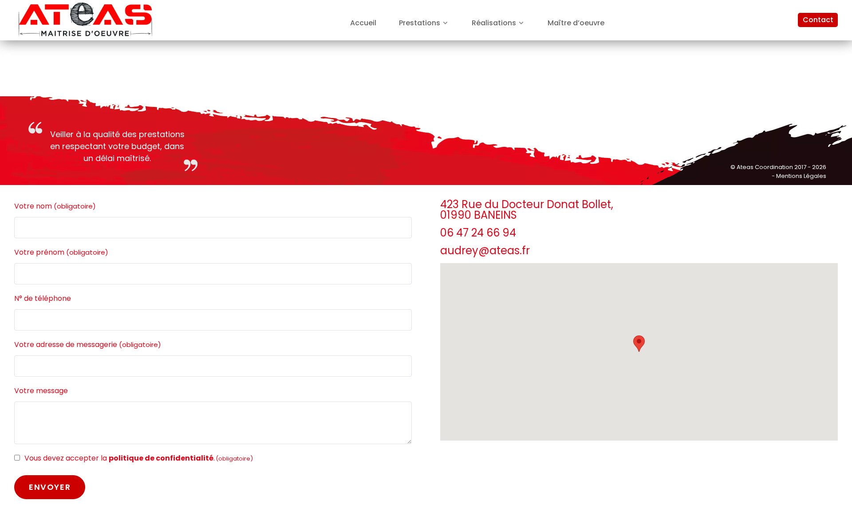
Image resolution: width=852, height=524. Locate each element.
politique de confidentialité (161, 458)
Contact (818, 20)
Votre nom (55, 206)
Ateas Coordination (765, 167)
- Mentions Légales (799, 176)
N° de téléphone (42, 298)
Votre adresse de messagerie (87, 344)
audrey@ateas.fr (485, 250)
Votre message (41, 391)
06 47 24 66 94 (478, 232)
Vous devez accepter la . (138, 458)
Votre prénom (61, 252)
